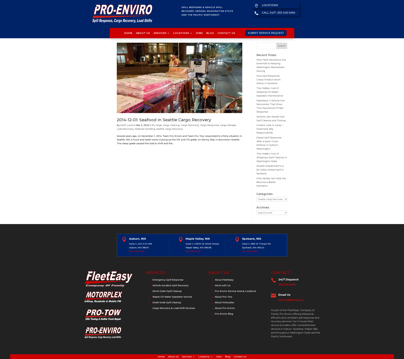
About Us (143, 32)
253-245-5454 (287, 284)
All (152, 125)
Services (160, 32)
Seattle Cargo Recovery (169, 129)
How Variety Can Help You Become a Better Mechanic (271, 182)
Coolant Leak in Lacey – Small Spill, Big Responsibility (269, 129)
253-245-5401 (193, 251)
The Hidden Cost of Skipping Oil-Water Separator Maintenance (269, 92)
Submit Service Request (266, 32)
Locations (181, 32)
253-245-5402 (137, 251)
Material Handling (145, 129)
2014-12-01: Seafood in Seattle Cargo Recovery (164, 119)
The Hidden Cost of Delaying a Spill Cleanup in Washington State (271, 157)
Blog (210, 32)
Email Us (284, 294)
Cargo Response (209, 125)
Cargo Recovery (190, 125)
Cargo (158, 125)
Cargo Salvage (228, 125)
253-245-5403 (249, 251)
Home (128, 32)
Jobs (199, 32)
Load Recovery (125, 129)
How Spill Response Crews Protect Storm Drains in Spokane (268, 79)
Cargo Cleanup (171, 125)
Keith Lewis (127, 125)
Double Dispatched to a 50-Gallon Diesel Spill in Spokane (270, 170)
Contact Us (226, 32)
